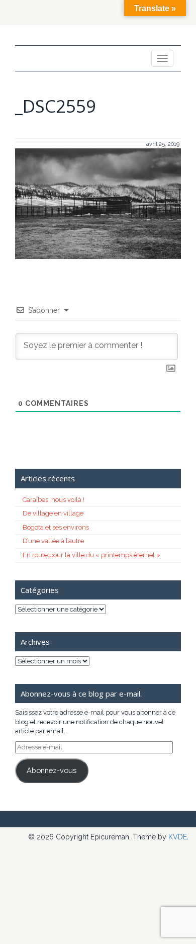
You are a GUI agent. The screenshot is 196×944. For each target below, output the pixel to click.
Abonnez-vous (51, 770)
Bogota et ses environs (56, 527)
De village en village (53, 513)
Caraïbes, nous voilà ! (53, 499)
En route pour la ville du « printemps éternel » (91, 555)
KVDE (177, 837)
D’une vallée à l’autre (53, 541)
